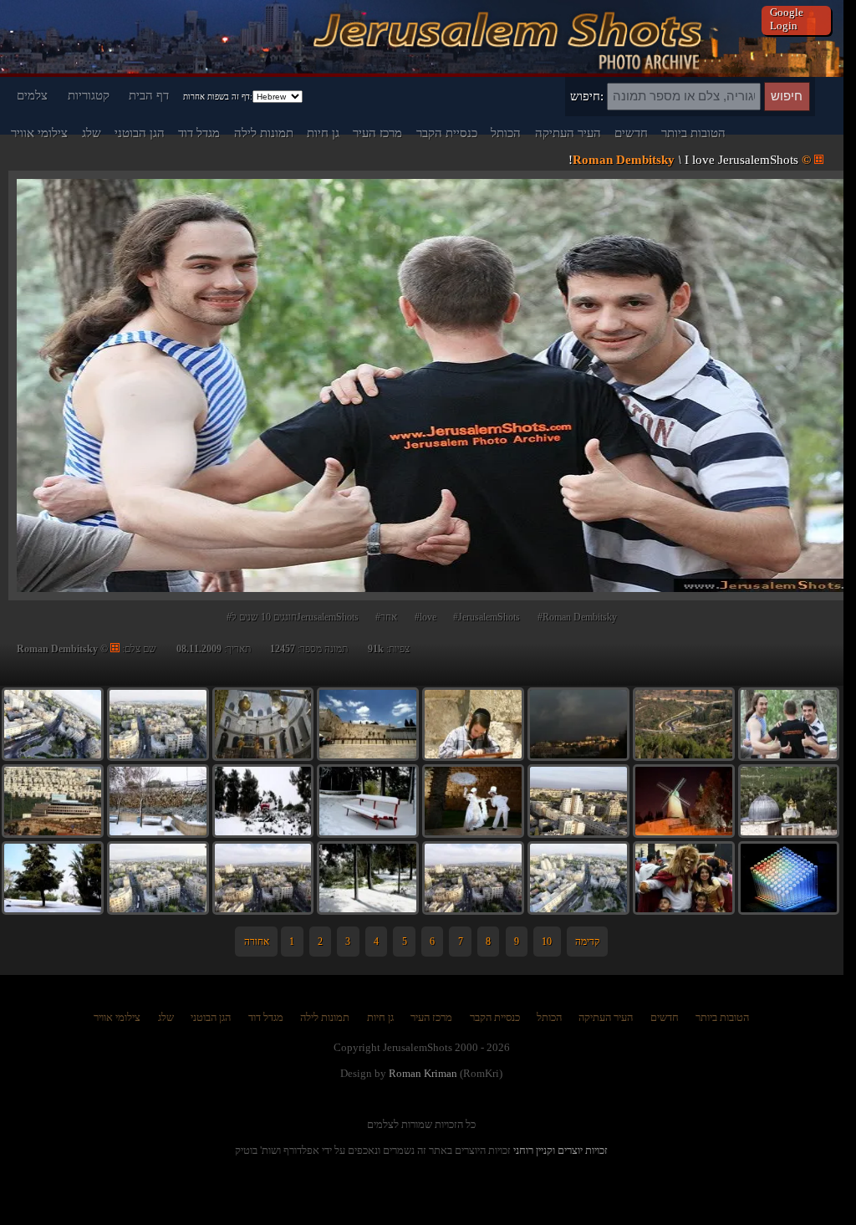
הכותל (506, 132)
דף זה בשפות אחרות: (217, 96)
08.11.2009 (199, 649)
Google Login (786, 19)
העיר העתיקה (568, 132)
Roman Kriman (423, 1073)
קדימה (587, 941)
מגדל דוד (199, 132)
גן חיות (323, 132)
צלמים (32, 95)
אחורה (256, 941)
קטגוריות (89, 95)
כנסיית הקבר (446, 132)
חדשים (631, 132)
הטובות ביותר (693, 132)
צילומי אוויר (39, 132)
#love (425, 617)
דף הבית (149, 95)
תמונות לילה (263, 132)
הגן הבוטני (140, 132)
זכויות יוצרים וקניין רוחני (560, 1150)
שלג (91, 132)
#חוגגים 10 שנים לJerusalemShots (293, 617)
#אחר (386, 617)
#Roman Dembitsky (577, 617)
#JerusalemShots (486, 617)
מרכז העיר (377, 132)
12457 (282, 649)
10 (547, 941)
